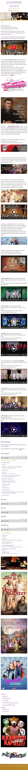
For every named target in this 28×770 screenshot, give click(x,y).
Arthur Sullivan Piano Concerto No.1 (14, 127)
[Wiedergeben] (2, 218)
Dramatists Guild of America (11, 31)
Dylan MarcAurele (19, 70)
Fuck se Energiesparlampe (12, 546)
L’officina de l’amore (19, 139)
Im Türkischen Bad (6, 485)
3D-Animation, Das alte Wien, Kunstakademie (12, 467)
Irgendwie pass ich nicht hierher (9, 549)
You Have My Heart (7, 532)
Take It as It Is (5, 536)
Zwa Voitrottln (5, 711)
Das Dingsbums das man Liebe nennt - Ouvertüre (12, 492)
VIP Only (4, 464)
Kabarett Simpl (13, 157)
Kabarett (8, 28)
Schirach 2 (8, 473)
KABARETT (3, 707)
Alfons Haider (21, 250)
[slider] (13, 327)
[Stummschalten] (23, 218)
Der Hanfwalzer (5, 495)
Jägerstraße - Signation (7, 479)
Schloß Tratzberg (6, 462)
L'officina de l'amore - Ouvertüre (9, 460)
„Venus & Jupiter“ (12, 181)
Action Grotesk (5, 470)
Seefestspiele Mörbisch (7, 250)
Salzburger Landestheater (7, 224)
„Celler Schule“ (4, 32)
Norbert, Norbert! (6, 489)
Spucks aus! (12, 539)
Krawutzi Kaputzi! (6, 698)
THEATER (3, 694)
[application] (14, 212)
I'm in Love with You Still (7, 542)
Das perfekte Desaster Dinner (8, 705)
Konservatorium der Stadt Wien (8, 37)
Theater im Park (13, 179)
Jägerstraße (5, 696)
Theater (4, 28)
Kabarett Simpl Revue (5, 280)
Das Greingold (5, 700)
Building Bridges (9, 552)
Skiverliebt (10, 225)
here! (23, 67)
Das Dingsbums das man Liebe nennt (10, 702)
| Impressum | (24, 766)
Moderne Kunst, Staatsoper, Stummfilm (11, 476)
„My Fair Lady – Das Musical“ (14, 252)
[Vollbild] (25, 218)
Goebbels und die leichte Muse (8, 481)
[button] (14, 212)
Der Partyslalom (5, 487)
